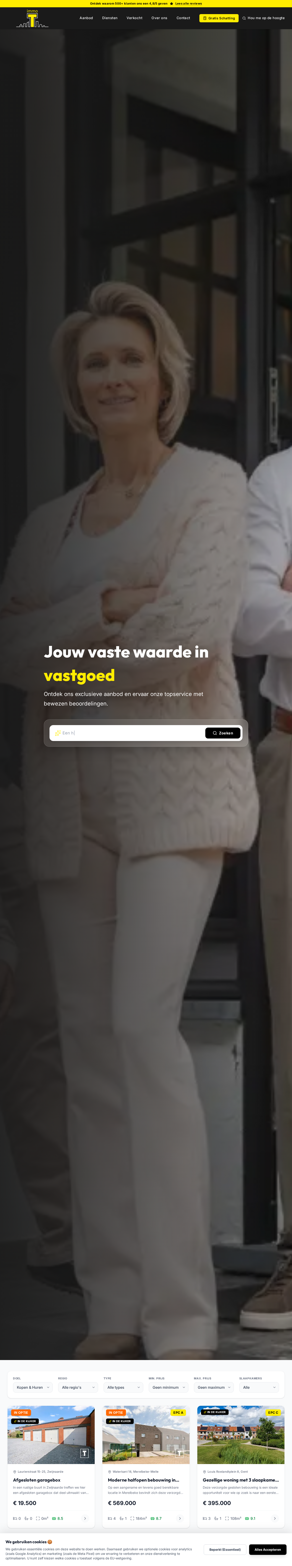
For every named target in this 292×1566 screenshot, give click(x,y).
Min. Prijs (157, 1378)
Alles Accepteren (268, 1549)
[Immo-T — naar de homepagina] (32, 18)
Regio (62, 1378)
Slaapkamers (250, 1378)
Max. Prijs (202, 1378)
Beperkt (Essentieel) (225, 1549)
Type (107, 1378)
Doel (17, 1378)
